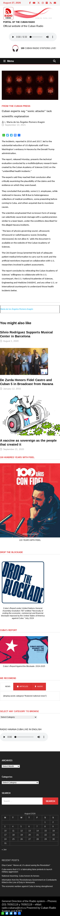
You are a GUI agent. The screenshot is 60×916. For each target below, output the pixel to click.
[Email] (55, 3)
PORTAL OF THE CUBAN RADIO (19, 22)
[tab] (6, 686)
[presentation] (6, 686)
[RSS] (51, 3)
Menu (10, 61)
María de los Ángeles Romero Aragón (26, 122)
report (9, 159)
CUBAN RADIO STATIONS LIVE (38, 48)
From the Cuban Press (16, 106)
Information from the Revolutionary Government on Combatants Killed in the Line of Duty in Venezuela (29, 881)
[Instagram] (43, 3)
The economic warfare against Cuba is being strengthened (27, 886)
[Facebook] (30, 3)
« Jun (4, 850)
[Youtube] (34, 3)
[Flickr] (47, 3)
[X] (39, 3)
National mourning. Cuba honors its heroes (20, 876)
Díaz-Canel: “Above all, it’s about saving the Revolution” (26, 865)
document (44, 239)
